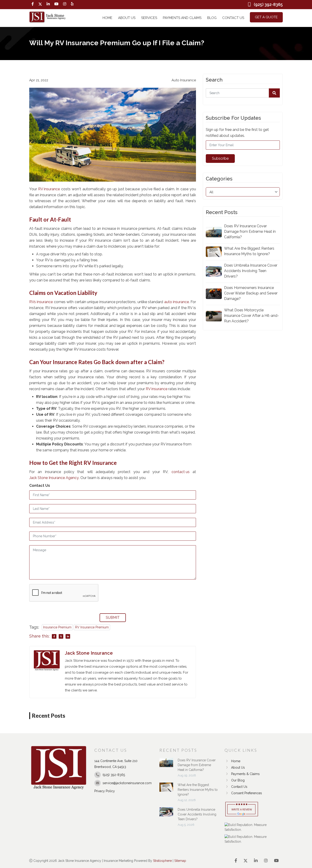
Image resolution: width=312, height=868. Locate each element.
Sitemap (180, 861)
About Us (126, 18)
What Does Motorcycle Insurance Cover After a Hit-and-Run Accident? (251, 315)
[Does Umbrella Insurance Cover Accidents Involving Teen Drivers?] (166, 814)
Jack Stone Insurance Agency (54, 478)
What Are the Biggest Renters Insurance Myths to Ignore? (249, 251)
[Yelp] (72, 4)
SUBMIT (113, 617)
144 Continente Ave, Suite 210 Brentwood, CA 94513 (115, 764)
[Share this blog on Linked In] (68, 636)
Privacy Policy (104, 791)
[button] (274, 93)
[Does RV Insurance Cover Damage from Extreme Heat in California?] (166, 765)
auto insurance (176, 302)
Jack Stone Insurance (89, 653)
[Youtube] (56, 4)
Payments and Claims (182, 18)
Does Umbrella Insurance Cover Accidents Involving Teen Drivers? (250, 270)
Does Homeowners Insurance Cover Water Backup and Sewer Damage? (251, 293)
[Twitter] (40, 4)
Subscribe (220, 158)
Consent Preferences (246, 793)
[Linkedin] (48, 4)
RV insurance (49, 189)
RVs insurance (41, 302)
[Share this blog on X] (61, 636)
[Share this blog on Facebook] (54, 636)
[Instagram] (64, 4)
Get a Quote (266, 17)
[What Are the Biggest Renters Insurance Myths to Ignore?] (166, 789)
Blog (212, 18)
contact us (181, 472)
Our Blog (238, 780)
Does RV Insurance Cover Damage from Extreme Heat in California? (250, 231)
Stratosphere (162, 861)
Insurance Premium (57, 627)
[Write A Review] (242, 809)
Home (107, 18)
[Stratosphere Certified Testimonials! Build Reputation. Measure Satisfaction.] (254, 827)
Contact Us (233, 18)
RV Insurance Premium (92, 627)
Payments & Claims (245, 774)
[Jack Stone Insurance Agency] (47, 17)
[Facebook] (33, 4)
